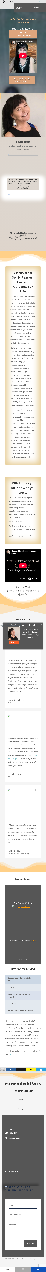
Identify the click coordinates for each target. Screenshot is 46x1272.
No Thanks (13, 645)
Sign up (14, 642)
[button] (30, 633)
